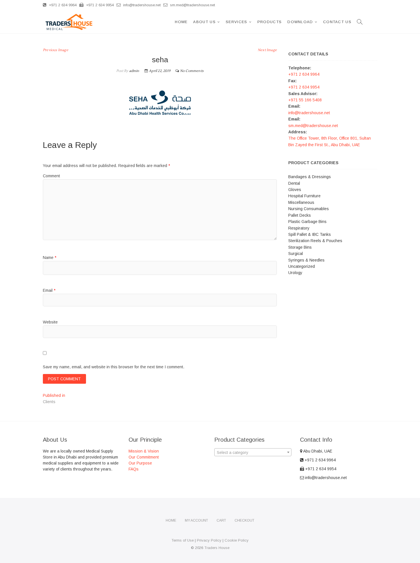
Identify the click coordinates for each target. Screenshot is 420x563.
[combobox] (252, 452)
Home (181, 22)
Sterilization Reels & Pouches (315, 240)
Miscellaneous (301, 202)
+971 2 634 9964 (62, 5)
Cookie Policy (237, 540)
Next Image (267, 50)
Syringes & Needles (306, 260)
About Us (204, 22)
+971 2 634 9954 (99, 5)
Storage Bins (300, 247)
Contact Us (337, 22)
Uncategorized (301, 266)
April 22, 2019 (159, 71)
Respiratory (298, 228)
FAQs (134, 469)
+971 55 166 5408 (305, 100)
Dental (294, 183)
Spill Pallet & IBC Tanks (309, 234)
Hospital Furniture (304, 196)
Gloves (294, 189)
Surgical (295, 253)
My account (196, 520)
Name (49, 257)
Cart (221, 520)
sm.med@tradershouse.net (192, 5)
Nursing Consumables (308, 208)
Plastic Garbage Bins (307, 221)
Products (269, 22)
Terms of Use (182, 540)
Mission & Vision (144, 451)
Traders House (216, 548)
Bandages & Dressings (309, 176)
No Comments (191, 71)
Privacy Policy (209, 540)
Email (49, 290)
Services (236, 22)
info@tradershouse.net (141, 5)
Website (50, 322)
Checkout (244, 520)
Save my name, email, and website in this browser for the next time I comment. (113, 367)
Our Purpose (140, 463)
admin (133, 71)
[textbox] (253, 453)
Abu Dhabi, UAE (317, 451)
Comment (51, 176)
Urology (295, 272)
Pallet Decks (299, 215)
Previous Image (55, 50)
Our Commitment (144, 457)
